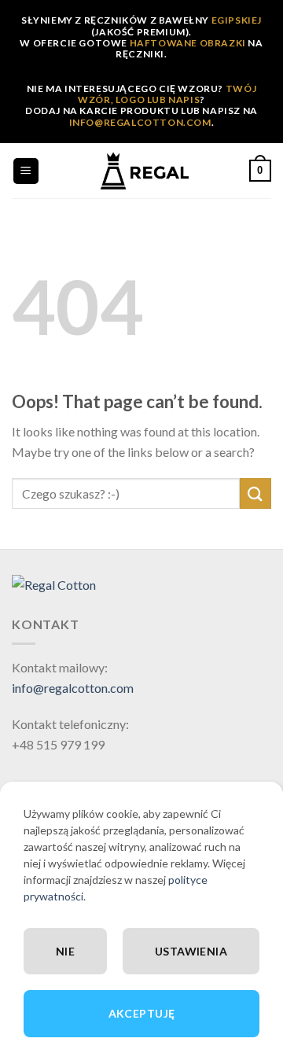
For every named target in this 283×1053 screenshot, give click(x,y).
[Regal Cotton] (54, 583)
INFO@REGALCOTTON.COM (140, 122)
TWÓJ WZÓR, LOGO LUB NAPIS (167, 94)
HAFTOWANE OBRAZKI (188, 43)
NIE (65, 951)
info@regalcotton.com (73, 687)
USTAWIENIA (191, 951)
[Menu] (26, 171)
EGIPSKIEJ (236, 20)
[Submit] (255, 493)
